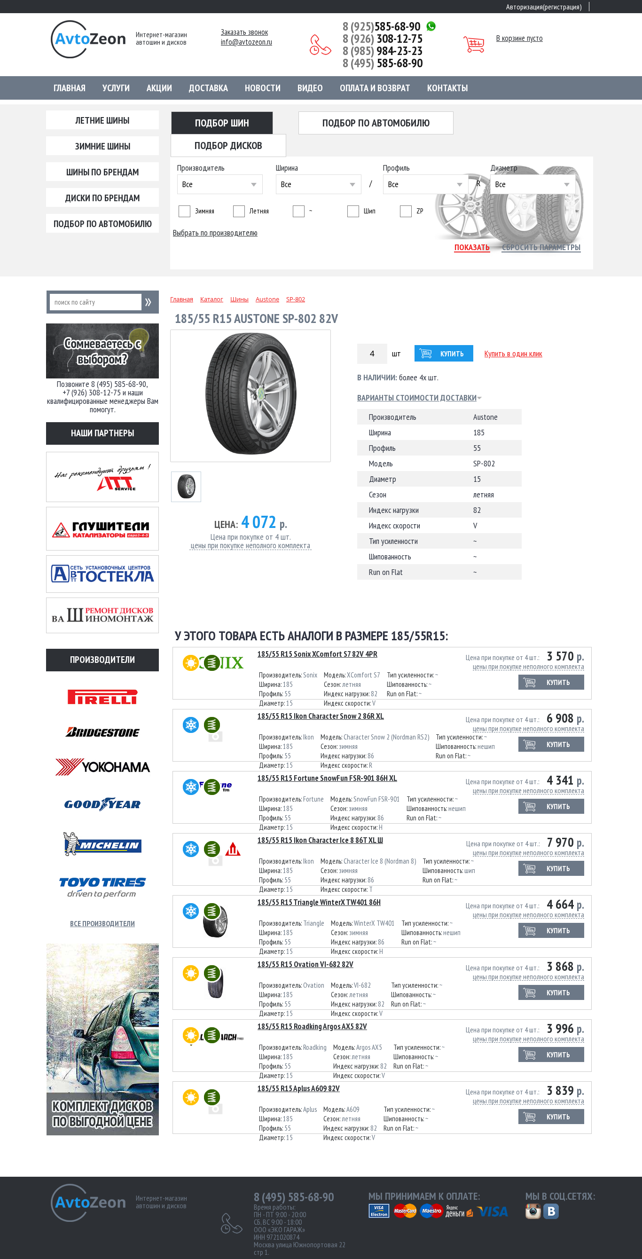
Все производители (102, 923)
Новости (263, 88)
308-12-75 (383, 38)
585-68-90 (381, 26)
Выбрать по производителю (215, 232)
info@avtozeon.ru (246, 42)
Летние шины (102, 120)
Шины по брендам (102, 172)
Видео (310, 88)
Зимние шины (102, 146)
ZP (419, 210)
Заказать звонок (244, 32)
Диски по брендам (102, 198)
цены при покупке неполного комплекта (250, 545)
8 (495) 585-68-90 (294, 1197)
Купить (452, 353)
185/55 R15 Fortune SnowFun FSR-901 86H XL (327, 778)
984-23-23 (383, 51)
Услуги (116, 88)
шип (370, 210)
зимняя (204, 210)
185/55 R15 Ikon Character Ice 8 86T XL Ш (320, 840)
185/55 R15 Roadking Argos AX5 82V (312, 1026)
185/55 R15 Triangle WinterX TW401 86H (319, 902)
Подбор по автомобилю (103, 224)
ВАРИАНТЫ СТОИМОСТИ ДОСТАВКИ (417, 397)
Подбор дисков (228, 145)
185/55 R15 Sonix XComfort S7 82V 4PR (317, 654)
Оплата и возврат (375, 88)
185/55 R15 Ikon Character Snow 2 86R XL (321, 716)
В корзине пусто (519, 38)
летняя (259, 210)
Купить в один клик (513, 353)
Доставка (208, 88)
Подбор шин (222, 122)
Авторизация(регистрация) (544, 6)
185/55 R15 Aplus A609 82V (299, 1088)
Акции (159, 88)
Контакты (447, 88)
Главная (70, 88)
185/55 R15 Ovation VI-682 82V (305, 964)
